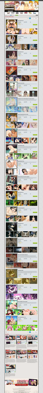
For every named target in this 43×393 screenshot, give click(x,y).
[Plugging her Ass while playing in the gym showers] (10, 109)
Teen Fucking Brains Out (22, 317)
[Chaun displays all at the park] (10, 312)
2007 (26, 22)
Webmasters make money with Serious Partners (26, 391)
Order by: (6, 18)
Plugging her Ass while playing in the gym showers (26, 98)
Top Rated (15, 11)
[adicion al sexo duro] (10, 94)
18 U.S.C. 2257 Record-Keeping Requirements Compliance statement (19, 388)
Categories (24, 11)
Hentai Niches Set (20, 20)
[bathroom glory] (10, 78)
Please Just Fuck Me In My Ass (23, 254)
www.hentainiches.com (10, 4)
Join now (36, 11)
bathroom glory (20, 67)
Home (6, 11)
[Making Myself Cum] (10, 172)
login (33, 0)
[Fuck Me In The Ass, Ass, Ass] (10, 140)
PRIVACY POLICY (27, 388)
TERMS (30, 388)
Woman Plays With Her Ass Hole (23, 114)
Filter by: (6, 15)
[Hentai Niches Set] (10, 31)
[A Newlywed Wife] (10, 281)
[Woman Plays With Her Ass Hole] (10, 125)
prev (15, 6)
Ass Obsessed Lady (21, 145)
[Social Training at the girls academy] (10, 187)
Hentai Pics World (7, 349)
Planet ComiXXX (29, 349)
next (38, 6)
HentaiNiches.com (6, 0)
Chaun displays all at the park (22, 301)
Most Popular (20, 11)
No (20, 22)
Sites (28, 11)
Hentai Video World (18, 349)
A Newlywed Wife (20, 270)
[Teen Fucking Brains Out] (10, 328)
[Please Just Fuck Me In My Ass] (10, 265)
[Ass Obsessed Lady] (10, 156)
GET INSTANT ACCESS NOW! (21, 384)
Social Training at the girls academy (23, 176)
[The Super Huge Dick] (10, 218)
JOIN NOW (37, 0)
